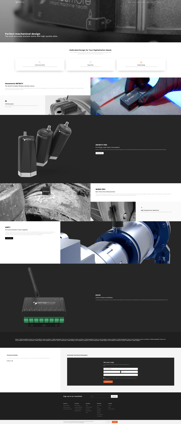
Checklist (98, 412)
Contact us (152, 2)
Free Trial (159, 2)
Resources (143, 2)
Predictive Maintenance (78, 407)
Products (129, 2)
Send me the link (108, 381)
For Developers (99, 416)
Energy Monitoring (78, 410)
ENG (164, 2)
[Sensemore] (19, 2)
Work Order (99, 410)
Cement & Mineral (89, 407)
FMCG (87, 412)
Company (147, 2)
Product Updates (100, 414)
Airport (87, 405)
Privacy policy (82, 422)
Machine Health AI (66, 405)
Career (109, 407)
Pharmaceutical (88, 410)
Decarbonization (77, 405)
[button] (7, 361)
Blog (98, 407)
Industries (138, 2)
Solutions (133, 2)
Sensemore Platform (66, 407)
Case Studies (99, 405)
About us (109, 405)
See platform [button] (99, 153)
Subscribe (114, 396)
